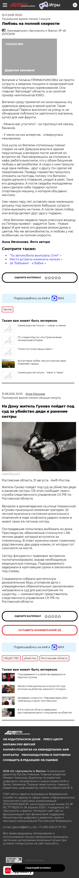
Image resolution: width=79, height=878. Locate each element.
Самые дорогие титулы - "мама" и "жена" (40, 372)
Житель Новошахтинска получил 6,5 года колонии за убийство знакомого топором (42, 687)
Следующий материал (38, 868)
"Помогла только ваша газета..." (36, 349)
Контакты (11, 755)
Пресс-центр (53, 739)
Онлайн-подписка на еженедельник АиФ (36, 749)
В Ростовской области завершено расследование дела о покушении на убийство (45, 711)
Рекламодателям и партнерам (46, 755)
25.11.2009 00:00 (12, 15)
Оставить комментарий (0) (39, 630)
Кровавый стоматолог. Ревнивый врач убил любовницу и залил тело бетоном (43, 699)
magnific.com (11, 473)
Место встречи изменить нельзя (35, 259)
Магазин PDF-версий (19, 744)
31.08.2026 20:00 (12, 394)
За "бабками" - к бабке (27, 263)
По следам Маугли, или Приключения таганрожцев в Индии (40, 339)
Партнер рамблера (34, 860)
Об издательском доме (21, 739)
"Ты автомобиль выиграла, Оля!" (34, 255)
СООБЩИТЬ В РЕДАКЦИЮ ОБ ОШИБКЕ (30, 760)
